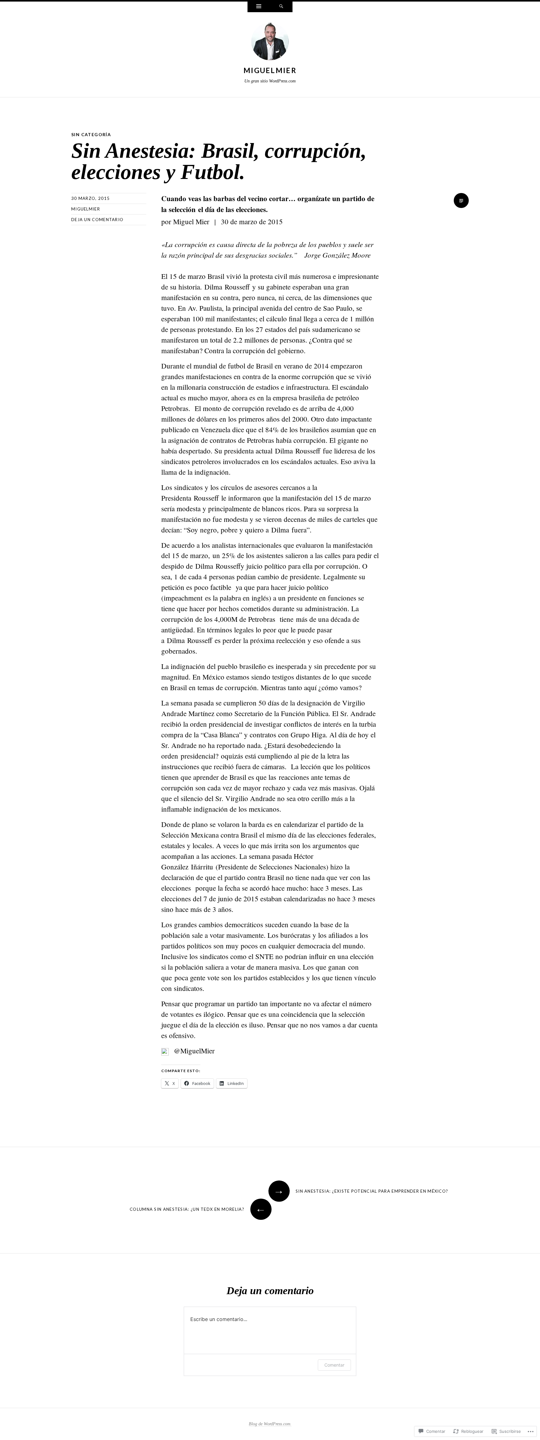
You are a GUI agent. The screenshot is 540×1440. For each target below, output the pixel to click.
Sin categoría (91, 134)
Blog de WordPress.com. (270, 1424)
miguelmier (270, 70)
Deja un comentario (97, 219)
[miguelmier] (270, 42)
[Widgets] (259, 7)
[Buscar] (281, 7)
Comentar (334, 1365)
